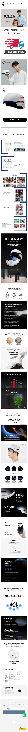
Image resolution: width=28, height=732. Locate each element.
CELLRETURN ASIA (11, 727)
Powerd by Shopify (20, 727)
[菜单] (25, 3)
